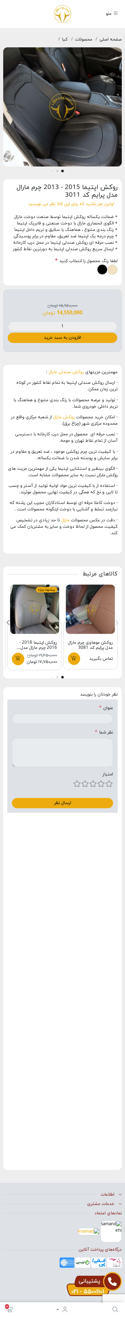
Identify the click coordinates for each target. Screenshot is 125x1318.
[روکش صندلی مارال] (63, 13)
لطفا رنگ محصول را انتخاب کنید (88, 261)
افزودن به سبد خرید (62, 338)
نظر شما (106, 732)
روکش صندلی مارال (66, 372)
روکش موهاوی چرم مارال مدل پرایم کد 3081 (90, 645)
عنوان (108, 708)
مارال (66, 520)
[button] (10, 1310)
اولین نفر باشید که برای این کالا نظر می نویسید (71, 204)
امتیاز (108, 774)
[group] (62, 109)
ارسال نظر (62, 803)
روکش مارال (64, 417)
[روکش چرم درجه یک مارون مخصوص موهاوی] (90, 609)
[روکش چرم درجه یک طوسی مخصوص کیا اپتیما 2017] (34, 609)
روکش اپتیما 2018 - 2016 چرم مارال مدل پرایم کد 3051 (38, 648)
